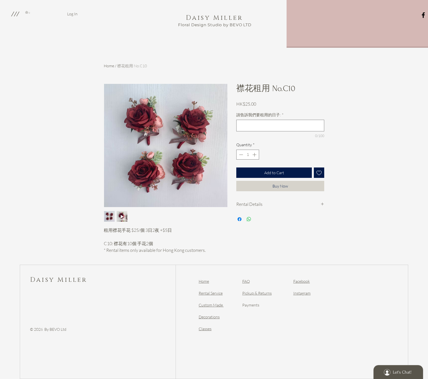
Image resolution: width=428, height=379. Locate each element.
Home (109, 65)
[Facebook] (423, 15)
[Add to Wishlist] (319, 172)
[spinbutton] (247, 154)
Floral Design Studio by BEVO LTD (214, 25)
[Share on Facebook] (239, 219)
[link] (28, 12)
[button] (15, 14)
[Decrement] (240, 154)
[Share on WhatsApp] (249, 219)
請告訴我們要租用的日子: (259, 114)
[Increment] (254, 154)
